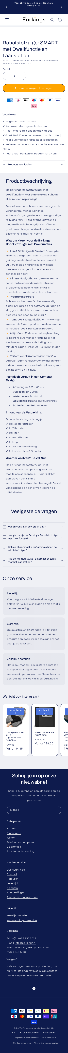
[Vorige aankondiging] (6, 7)
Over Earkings (16, 869)
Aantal (6, 69)
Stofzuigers (14, 833)
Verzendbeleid (49, 1038)
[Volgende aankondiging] (61, 7)
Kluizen (11, 828)
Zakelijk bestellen (17, 915)
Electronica (14, 846)
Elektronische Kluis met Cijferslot (44, 733)
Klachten (12, 888)
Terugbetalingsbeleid (28, 1032)
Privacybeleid (49, 1032)
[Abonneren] (57, 810)
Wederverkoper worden (22, 920)
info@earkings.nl (25, 943)
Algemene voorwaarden (22, 897)
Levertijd (12, 883)
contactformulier (41, 975)
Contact (12, 874)
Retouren (12, 879)
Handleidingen (16, 892)
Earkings (26, 1028)
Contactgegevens (22, 1043)
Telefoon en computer (20, 842)
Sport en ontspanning (20, 851)
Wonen (11, 837)
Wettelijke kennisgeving (46, 1043)
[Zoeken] (52, 20)
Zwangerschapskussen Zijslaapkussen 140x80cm (15, 736)
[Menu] (7, 20)
